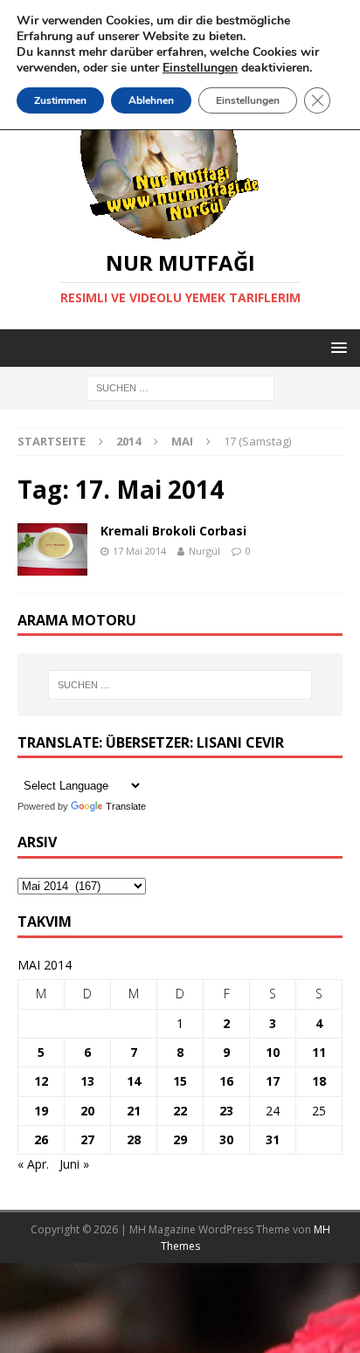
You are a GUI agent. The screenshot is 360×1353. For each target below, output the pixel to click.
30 (226, 1139)
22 (180, 1110)
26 (41, 1139)
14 (134, 1081)
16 (226, 1081)
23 (226, 1110)
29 (180, 1139)
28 (134, 1139)
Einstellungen (248, 100)
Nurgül (204, 550)
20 (87, 1110)
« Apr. (33, 1164)
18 (319, 1081)
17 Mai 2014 (139, 550)
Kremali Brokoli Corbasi (173, 530)
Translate (126, 806)
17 (273, 1081)
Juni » (74, 1164)
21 (134, 1110)
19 (41, 1110)
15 (180, 1081)
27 (87, 1139)
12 (41, 1081)
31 (273, 1139)
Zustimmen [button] (60, 100)
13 (87, 1081)
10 (273, 1052)
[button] (336, 347)
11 (319, 1052)
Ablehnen (151, 100)
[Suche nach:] (180, 387)
